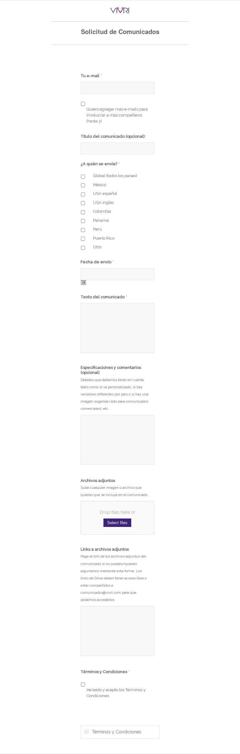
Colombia (102, 211)
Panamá (101, 220)
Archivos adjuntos (98, 480)
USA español (105, 193)
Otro (97, 247)
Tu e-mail (91, 75)
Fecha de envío (97, 262)
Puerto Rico (103, 238)
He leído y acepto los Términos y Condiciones (116, 692)
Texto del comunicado (104, 297)
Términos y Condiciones (105, 671)
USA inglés (103, 202)
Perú (97, 229)
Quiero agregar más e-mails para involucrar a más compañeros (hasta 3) (117, 115)
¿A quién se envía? (100, 163)
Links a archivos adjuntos (105, 549)
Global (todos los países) (115, 175)
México (99, 184)
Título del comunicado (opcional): (113, 136)
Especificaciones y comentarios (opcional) (111, 370)
